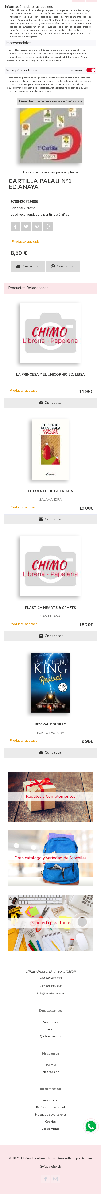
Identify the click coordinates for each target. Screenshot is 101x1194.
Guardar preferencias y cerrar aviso (50, 101)
